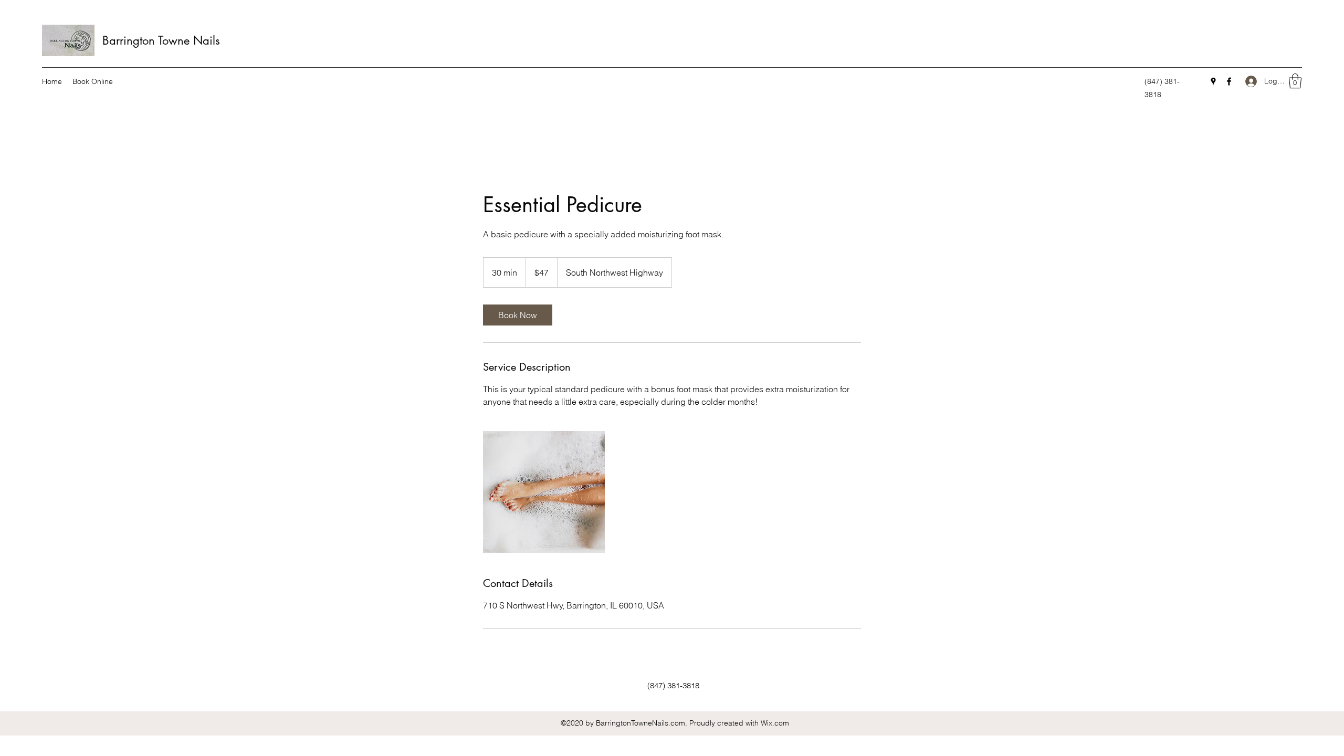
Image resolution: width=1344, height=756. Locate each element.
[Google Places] (1213, 81)
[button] (1295, 81)
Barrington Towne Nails (161, 40)
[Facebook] (1229, 81)
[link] (517, 315)
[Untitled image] (544, 492)
